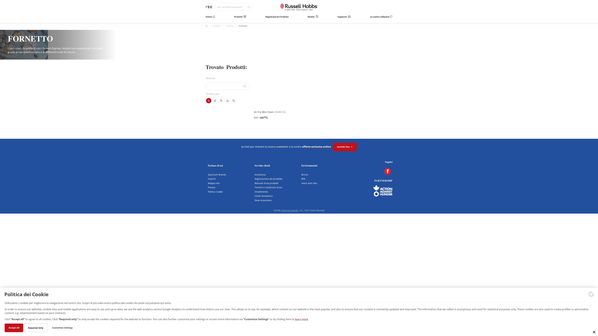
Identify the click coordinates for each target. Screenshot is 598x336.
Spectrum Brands (217, 174)
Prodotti (238, 16)
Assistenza (260, 174)
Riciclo (304, 174)
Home (209, 16)
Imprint (212, 178)
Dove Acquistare (263, 200)
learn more (301, 319)
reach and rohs (309, 183)
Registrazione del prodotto (268, 178)
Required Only (35, 327)
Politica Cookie (215, 191)
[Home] (299, 7)
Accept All (14, 327)
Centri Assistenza (264, 195)
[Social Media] (387, 171)
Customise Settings (62, 327)
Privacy (211, 187)
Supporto (342, 16)
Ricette (311, 16)
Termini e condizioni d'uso (268, 187)
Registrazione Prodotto (277, 16)
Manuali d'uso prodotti (266, 183)
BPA (303, 178)
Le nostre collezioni (379, 16)
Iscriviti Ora (343, 146)
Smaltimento (261, 191)
